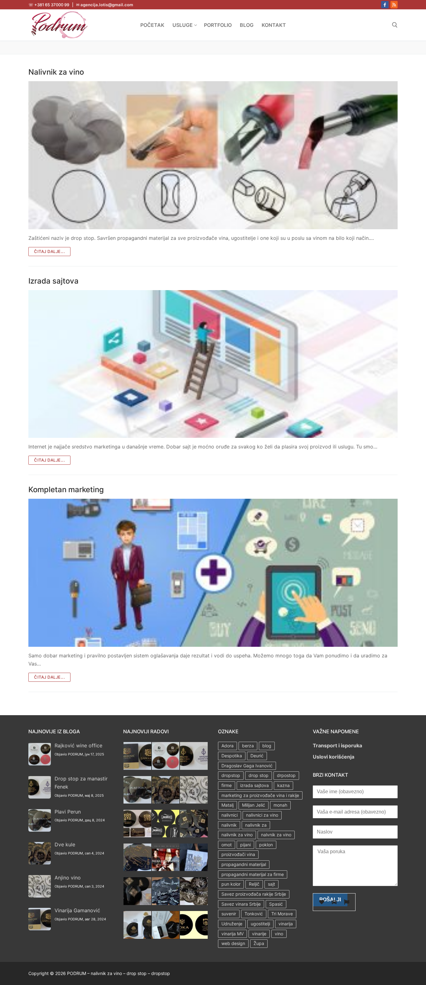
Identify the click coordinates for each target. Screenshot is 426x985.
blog (266, 745)
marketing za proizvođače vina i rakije (260, 795)
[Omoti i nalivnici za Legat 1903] (194, 869)
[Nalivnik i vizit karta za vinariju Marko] (137, 835)
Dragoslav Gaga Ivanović (247, 765)
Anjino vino (68, 877)
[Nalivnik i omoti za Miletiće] (137, 903)
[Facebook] (384, 4)
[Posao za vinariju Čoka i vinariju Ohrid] (194, 937)
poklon (266, 844)
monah (280, 805)
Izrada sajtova (53, 280)
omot (226, 844)
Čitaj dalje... (49, 251)
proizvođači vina (238, 854)
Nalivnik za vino (56, 72)
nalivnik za (256, 825)
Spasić (276, 904)
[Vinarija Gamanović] (137, 768)
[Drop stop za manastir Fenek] (194, 768)
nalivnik (229, 825)
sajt (271, 884)
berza (248, 745)
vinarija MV (232, 933)
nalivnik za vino (237, 834)
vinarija (285, 923)
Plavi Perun (68, 812)
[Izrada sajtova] (213, 364)
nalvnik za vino (276, 834)
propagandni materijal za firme (252, 874)
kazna (283, 785)
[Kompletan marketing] (213, 573)
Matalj (227, 805)
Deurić (257, 755)
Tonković (253, 913)
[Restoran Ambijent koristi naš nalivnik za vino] (166, 903)
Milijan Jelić (253, 805)
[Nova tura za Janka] (166, 835)
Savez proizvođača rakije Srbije (253, 894)
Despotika (231, 755)
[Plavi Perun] (137, 802)
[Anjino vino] (194, 802)
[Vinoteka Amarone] (194, 903)
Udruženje (231, 923)
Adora (227, 745)
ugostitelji (260, 923)
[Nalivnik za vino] (213, 155)
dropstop (230, 775)
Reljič (254, 884)
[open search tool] (395, 25)
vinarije (259, 933)
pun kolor (230, 884)
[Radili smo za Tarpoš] (137, 937)
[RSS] (394, 4)
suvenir (228, 913)
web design (233, 943)
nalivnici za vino (262, 815)
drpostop (286, 775)
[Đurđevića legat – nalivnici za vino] (137, 869)
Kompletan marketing (66, 489)
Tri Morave (282, 913)
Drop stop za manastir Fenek (81, 782)
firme (226, 785)
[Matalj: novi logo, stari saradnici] (194, 835)
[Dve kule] (166, 802)
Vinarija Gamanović (77, 910)
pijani (245, 844)
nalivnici (229, 815)
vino (279, 933)
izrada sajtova (254, 785)
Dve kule (65, 844)
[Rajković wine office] (166, 768)
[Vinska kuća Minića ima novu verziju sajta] (166, 869)
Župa (259, 943)
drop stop (259, 775)
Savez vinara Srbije (241, 904)
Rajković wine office (78, 745)
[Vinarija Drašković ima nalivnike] (166, 937)
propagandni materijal (243, 864)
